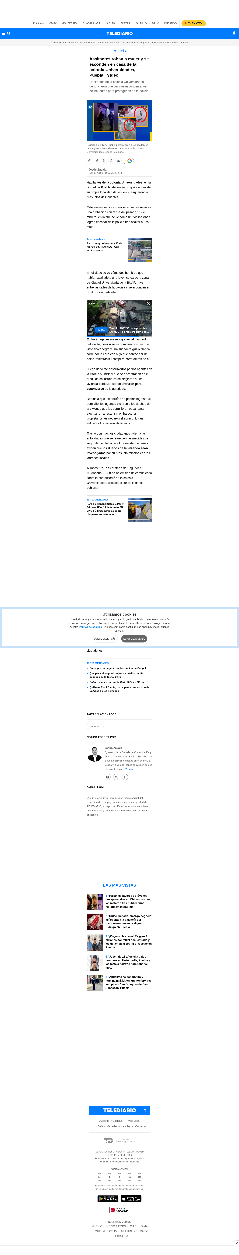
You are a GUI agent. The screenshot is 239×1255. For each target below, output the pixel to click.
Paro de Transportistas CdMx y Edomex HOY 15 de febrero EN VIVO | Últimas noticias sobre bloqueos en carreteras (105, 509)
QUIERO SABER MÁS (104, 639)
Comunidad (71, 42)
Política (92, 42)
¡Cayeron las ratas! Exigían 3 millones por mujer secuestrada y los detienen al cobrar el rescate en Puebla (129, 942)
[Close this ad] (236, 1243)
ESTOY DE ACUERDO (134, 639)
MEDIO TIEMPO (116, 1226)
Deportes (145, 42)
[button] (90, 161)
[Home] (119, 33)
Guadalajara (91, 23)
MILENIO (97, 1226)
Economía (172, 42)
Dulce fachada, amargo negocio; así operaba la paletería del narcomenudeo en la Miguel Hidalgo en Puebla (129, 922)
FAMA (144, 1226)
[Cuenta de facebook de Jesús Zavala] (125, 777)
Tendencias (132, 42)
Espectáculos (117, 42)
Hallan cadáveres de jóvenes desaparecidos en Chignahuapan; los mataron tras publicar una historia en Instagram (128, 901)
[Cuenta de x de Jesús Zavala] (116, 777)
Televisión (103, 42)
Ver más (129, 769)
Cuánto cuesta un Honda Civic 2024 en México (117, 682)
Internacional (159, 42)
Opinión (184, 42)
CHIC (133, 1226)
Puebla (125, 23)
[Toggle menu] (3, 33)
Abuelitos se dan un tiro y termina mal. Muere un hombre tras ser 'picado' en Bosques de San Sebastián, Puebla (129, 982)
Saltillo (141, 23)
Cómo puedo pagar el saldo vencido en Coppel (118, 668)
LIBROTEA (121, 1236)
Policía (83, 42)
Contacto (140, 1126)
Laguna (110, 23)
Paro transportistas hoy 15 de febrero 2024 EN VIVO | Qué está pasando (104, 247)
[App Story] (131, 1199)
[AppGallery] (119, 1210)
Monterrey (69, 23)
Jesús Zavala (97, 169)
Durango (170, 23)
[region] (119, 8)
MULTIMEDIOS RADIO (134, 1231)
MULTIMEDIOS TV (106, 1231)
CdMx (53, 23)
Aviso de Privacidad (110, 1120)
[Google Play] (107, 1199)
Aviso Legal (133, 1120)
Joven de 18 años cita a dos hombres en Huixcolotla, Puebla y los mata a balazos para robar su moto (128, 962)
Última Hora (57, 42)
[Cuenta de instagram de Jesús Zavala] (108, 777)
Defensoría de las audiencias (114, 1126)
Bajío (155, 23)
